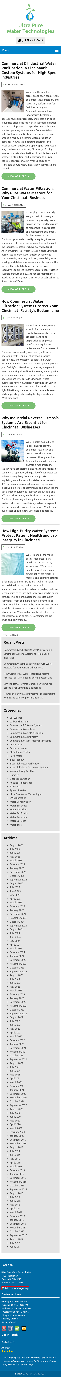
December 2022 (18, 1002)
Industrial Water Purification (25, 763)
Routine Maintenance (21, 782)
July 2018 (15, 1197)
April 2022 (15, 1032)
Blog (5, 50)
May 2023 (15, 986)
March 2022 (16, 1036)
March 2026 (16, 860)
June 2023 (15, 983)
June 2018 (15, 1200)
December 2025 (18, 872)
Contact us (6, 1342)
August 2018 (16, 1193)
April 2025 (15, 898)
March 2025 (16, 902)
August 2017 (16, 1239)
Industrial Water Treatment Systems (29, 767)
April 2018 (15, 1208)
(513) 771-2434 (32, 40)
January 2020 (17, 1136)
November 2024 (18, 918)
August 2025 (16, 883)
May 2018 (15, 1204)
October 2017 (17, 1231)
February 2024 (17, 952)
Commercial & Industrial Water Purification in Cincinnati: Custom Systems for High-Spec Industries (28, 654)
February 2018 (17, 1216)
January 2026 (17, 868)
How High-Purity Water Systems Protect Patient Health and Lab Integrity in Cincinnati (29, 535)
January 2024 (17, 956)
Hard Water (16, 756)
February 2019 (17, 1170)
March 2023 (16, 990)
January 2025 (17, 910)
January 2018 (17, 1220)
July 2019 (15, 1151)
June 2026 (15, 852)
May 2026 (15, 856)
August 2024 (16, 929)
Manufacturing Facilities (22, 771)
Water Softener (18, 821)
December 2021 (18, 1048)
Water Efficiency (18, 805)
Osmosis (14, 775)
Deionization (16, 744)
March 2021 (16, 1082)
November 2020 (18, 1097)
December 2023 (18, 960)
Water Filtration (18, 809)
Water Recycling (18, 817)
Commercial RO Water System (26, 725)
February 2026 (17, 864)
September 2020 (18, 1105)
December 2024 (18, 914)
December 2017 (18, 1223)
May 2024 (15, 941)
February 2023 (17, 994)
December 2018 (18, 1178)
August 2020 (16, 1109)
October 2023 (17, 967)
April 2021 (15, 1078)
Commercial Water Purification (26, 733)
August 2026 (16, 845)
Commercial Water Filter (23, 729)
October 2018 (17, 1185)
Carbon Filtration (19, 721)
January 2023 (17, 998)
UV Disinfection (18, 798)
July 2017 (15, 1243)
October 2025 (17, 876)
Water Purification (19, 813)
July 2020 (15, 1113)
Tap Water (15, 786)
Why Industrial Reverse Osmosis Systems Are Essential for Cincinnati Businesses (30, 422)
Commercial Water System (24, 736)
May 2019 (15, 1158)
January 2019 (17, 1174)
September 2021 (18, 1059)
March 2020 (16, 1128)
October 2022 (17, 1009)
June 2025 (15, 891)
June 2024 (15, 937)
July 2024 (15, 933)
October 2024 (17, 921)
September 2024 (18, 925)
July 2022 (15, 1021)
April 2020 (15, 1124)
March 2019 (16, 1166)
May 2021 (15, 1074)
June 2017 (15, 1246)
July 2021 (15, 1067)
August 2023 (16, 975)
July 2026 (15, 849)
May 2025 (15, 895)
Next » (16, 635)
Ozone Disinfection (20, 778)
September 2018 (18, 1189)
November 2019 (18, 1143)
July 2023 (15, 979)
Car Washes (16, 717)
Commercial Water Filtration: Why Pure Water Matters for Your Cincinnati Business (27, 193)
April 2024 (15, 944)
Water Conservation (20, 801)
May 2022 (15, 1028)
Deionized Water (18, 748)
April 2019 (15, 1162)
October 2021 (17, 1055)
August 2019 (16, 1147)
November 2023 (18, 963)
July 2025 (15, 887)
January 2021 (17, 1090)
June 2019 (15, 1155)
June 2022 (15, 1025)
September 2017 (18, 1235)
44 (11, 635)
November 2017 (18, 1227)
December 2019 (18, 1139)
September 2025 (18, 879)
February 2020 (17, 1132)
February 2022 (17, 1040)
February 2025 (17, 906)
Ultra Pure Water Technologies (26, 794)
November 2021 (18, 1051)
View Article (17, 176)
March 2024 (16, 948)
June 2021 (15, 1071)
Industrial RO (17, 759)
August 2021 (16, 1063)
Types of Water (18, 790)
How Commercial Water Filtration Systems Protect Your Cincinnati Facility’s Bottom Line (30, 306)
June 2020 (15, 1116)
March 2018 (16, 1212)
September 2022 (18, 1013)
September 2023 (18, 971)
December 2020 (18, 1093)
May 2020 (15, 1120)
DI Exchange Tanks (20, 752)
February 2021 (17, 1086)
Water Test (15, 824)
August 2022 (16, 1017)
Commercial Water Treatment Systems (30, 740)
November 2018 (18, 1181)
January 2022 (17, 1044)
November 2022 (18, 1005)
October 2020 (17, 1101)
